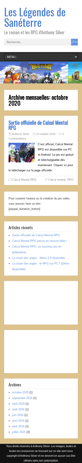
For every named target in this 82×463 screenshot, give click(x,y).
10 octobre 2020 (46, 134)
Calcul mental (57, 179)
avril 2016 (18, 420)
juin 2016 (17, 415)
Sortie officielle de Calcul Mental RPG (38, 125)
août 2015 (18, 426)
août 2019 (18, 403)
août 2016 (18, 409)
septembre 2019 (22, 398)
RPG (70, 179)
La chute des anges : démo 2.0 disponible (38, 257)
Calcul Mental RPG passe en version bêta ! (39, 240)
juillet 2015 (19, 432)
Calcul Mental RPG (24, 179)
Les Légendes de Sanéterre (35, 17)
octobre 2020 (20, 392)
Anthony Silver (20, 134)
